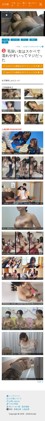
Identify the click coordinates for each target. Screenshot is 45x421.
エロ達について (14, 398)
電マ (5, 42)
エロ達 (5, 4)
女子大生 (15, 39)
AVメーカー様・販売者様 (18, 406)
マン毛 (6, 39)
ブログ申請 (13, 404)
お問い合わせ (14, 401)
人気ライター (33, 4)
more (39, 382)
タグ (25, 4)
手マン (25, 39)
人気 (19, 4)
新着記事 (17, 409)
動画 (13, 4)
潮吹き (33, 39)
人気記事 (25, 409)
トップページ (14, 396)
